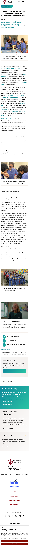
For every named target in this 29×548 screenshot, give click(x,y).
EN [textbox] (23, 3)
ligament (3, 115)
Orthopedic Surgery (19, 25)
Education (12, 27)
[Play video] (14, 310)
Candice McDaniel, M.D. (13, 95)
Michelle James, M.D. (7, 118)
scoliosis (22, 111)
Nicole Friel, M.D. (14, 97)
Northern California (6, 21)
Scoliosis (13, 22)
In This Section (6, 6)
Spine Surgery (5, 27)
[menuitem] (14, 492)
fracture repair (5, 109)
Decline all (14, 543)
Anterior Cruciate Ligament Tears (10, 24)
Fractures (19, 22)
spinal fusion (14, 111)
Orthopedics (15, 21)
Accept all (14, 541)
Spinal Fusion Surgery (7, 25)
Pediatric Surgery (5, 22)
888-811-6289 (5, 349)
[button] (23, 2)
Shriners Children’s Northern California (11, 68)
